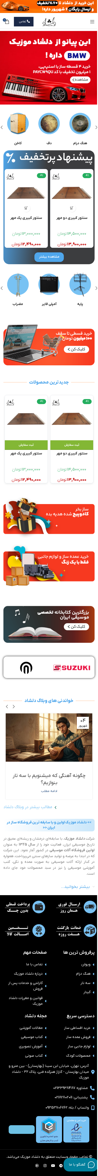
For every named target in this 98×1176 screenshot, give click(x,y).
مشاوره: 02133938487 (70, 1088)
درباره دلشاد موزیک (28, 973)
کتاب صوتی (34, 1055)
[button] (72, 208)
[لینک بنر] (49, 68)
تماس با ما (34, 964)
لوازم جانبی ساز (79, 1046)
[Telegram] (61, 1165)
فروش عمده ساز (78, 1037)
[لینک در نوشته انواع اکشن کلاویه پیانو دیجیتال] (49, 737)
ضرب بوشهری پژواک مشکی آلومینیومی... (72, 220)
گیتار (86, 992)
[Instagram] (45, 1165)
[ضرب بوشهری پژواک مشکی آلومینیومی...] (71, 193)
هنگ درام (83, 973)
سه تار (85, 983)
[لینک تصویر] (49, 158)
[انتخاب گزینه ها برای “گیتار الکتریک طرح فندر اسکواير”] (26, 208)
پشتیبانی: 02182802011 (71, 1097)
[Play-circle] (37, 1165)
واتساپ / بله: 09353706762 (67, 1107)
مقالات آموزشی (31, 1028)
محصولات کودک (78, 1055)
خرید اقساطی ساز (77, 1028)
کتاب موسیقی (32, 1037)
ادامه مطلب (49, 784)
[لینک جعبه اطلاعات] (80, 127)
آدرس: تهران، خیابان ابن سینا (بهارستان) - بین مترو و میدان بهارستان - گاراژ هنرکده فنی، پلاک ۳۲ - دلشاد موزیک (49, 1072)
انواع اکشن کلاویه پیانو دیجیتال (49, 775)
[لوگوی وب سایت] (49, 21)
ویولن (85, 964)
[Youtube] (53, 1165)
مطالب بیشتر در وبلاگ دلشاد (27, 807)
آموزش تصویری (31, 1046)
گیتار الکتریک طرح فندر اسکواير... (26, 220)
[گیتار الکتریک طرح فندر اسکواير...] (26, 193)
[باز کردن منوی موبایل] (92, 21)
